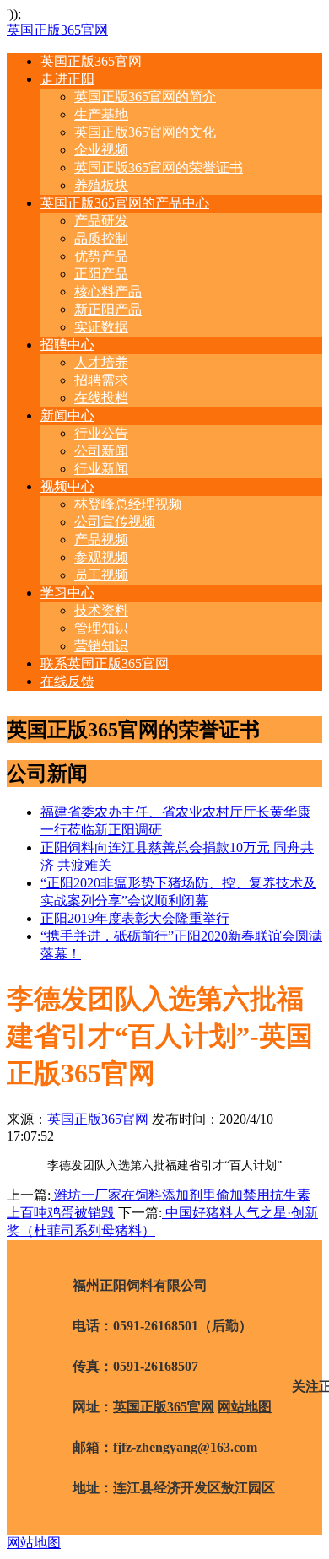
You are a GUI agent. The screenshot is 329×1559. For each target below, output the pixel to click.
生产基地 (101, 114)
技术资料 (101, 610)
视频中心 (67, 486)
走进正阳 (67, 79)
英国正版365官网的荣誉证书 (158, 167)
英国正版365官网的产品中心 (124, 203)
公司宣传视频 (114, 522)
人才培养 (101, 362)
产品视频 (101, 539)
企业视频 (101, 150)
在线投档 (101, 398)
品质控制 (101, 238)
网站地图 (245, 1407)
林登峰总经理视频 (128, 504)
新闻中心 (67, 415)
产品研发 (101, 220)
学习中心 (67, 592)
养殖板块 (101, 185)
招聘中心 (67, 344)
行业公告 (101, 433)
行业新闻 (101, 468)
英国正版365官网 (57, 30)
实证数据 (101, 327)
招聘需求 (101, 380)
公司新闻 (101, 451)
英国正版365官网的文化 (145, 132)
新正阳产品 (108, 309)
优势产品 (101, 256)
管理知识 (101, 628)
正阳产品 (101, 274)
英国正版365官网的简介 (145, 96)
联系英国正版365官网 (104, 663)
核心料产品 (108, 291)
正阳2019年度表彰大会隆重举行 (134, 918)
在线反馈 (67, 681)
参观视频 (101, 557)
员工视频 (101, 575)
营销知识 (101, 646)
